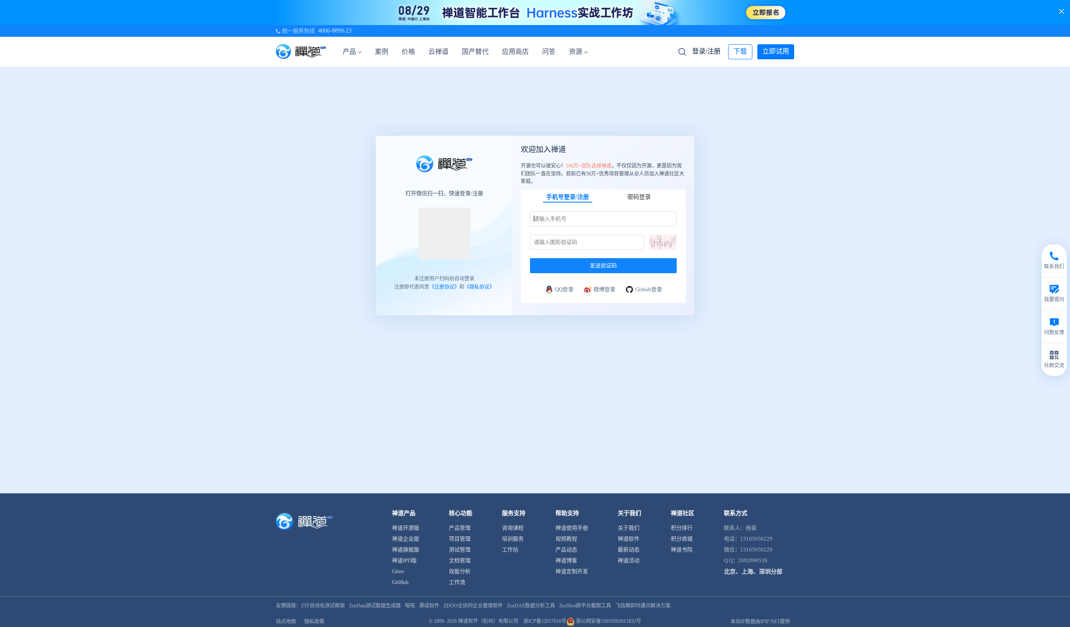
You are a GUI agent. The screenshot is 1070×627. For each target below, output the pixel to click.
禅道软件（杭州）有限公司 (488, 621)
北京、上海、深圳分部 (753, 572)
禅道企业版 (405, 539)
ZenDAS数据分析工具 (531, 606)
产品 (349, 51)
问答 (548, 51)
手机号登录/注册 (567, 196)
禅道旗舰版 (405, 549)
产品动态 (566, 549)
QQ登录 (564, 289)
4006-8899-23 (335, 31)
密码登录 (639, 196)
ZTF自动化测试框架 (323, 606)
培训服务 (513, 539)
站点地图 (286, 621)
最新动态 (628, 549)
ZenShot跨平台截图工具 (585, 606)
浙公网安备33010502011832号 (608, 621)
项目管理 (460, 539)
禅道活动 (628, 560)
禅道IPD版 (404, 560)
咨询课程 (513, 528)
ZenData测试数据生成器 (375, 606)
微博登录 (604, 289)
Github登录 (648, 289)
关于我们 (628, 528)
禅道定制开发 (571, 571)
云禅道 (438, 51)
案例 (381, 51)
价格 (408, 51)
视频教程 (566, 539)
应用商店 (515, 51)
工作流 (457, 582)
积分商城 (682, 539)
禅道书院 (682, 549)
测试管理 (460, 549)
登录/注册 (706, 51)
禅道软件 (628, 539)
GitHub (400, 582)
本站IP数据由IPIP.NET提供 (760, 621)
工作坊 (510, 549)
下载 (740, 51)
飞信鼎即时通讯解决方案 (642, 606)
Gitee (398, 571)
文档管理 (460, 560)
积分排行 (682, 528)
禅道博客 (566, 560)
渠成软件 (429, 606)
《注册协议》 (444, 287)
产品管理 (460, 528)
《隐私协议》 (479, 287)
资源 (575, 51)
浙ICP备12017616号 (544, 621)
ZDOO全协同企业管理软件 (473, 606)
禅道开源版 (405, 528)
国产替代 (475, 51)
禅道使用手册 (571, 528)
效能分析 (460, 571)
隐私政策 (314, 621)
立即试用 (775, 51)
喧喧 (410, 606)
